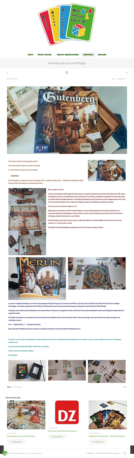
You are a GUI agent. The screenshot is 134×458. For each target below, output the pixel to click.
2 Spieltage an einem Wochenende (21, 436)
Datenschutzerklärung (103, 453)
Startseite (90, 453)
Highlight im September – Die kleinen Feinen (107, 436)
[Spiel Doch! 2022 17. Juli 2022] (132, 449)
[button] (4, 453)
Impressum (116, 453)
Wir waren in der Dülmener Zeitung (62, 431)
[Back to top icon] (125, 453)
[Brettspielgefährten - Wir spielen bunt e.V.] (67, 24)
